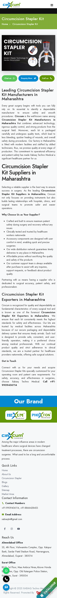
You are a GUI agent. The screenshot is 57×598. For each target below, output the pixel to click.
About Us (6, 474)
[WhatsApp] (6, 570)
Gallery (5, 486)
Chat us (8, 78)
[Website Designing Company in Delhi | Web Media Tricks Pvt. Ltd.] (45, 592)
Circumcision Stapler (12, 478)
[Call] (6, 579)
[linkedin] (18, 529)
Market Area (8, 494)
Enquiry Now (27, 78)
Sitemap (6, 490)
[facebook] (5, 529)
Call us (45, 78)
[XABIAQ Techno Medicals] (11, 4)
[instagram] (12, 529)
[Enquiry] (6, 587)
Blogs (4, 482)
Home (5, 24)
